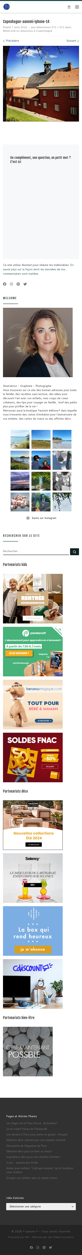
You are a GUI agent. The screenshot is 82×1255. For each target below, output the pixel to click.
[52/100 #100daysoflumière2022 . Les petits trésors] (20, 502)
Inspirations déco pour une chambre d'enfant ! (33, 1157)
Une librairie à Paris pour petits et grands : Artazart (37, 1134)
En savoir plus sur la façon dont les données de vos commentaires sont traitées (38, 269)
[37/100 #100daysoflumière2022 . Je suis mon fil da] (20, 439)
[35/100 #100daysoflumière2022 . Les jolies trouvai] (62, 481)
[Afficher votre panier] (69, 7)
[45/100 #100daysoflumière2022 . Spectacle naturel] (20, 460)
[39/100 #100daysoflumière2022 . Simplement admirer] (20, 481)
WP (27, 1237)
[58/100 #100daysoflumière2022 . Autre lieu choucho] (62, 502)
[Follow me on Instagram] (11, 284)
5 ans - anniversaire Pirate (22, 1162)
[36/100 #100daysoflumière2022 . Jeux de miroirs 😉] (40, 502)
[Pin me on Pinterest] (18, 284)
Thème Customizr (63, 1237)
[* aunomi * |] (6, 6)
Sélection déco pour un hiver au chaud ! (29, 1151)
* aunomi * (30, 1231)
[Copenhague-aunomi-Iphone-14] (41, 84)
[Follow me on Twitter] (25, 284)
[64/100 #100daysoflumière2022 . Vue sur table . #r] (62, 460)
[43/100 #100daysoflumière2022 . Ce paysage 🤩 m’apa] (62, 439)
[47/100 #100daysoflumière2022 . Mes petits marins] (40, 460)
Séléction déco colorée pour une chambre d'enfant (35, 1140)
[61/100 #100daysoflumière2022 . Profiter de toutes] (40, 439)
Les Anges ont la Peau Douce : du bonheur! (31, 1123)
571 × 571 (57, 27)
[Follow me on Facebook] (4, 284)
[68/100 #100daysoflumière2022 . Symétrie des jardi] (40, 481)
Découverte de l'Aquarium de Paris (26, 1146)
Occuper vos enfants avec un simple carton (31, 1178)
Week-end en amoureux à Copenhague (28, 31)
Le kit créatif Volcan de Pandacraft (26, 1129)
